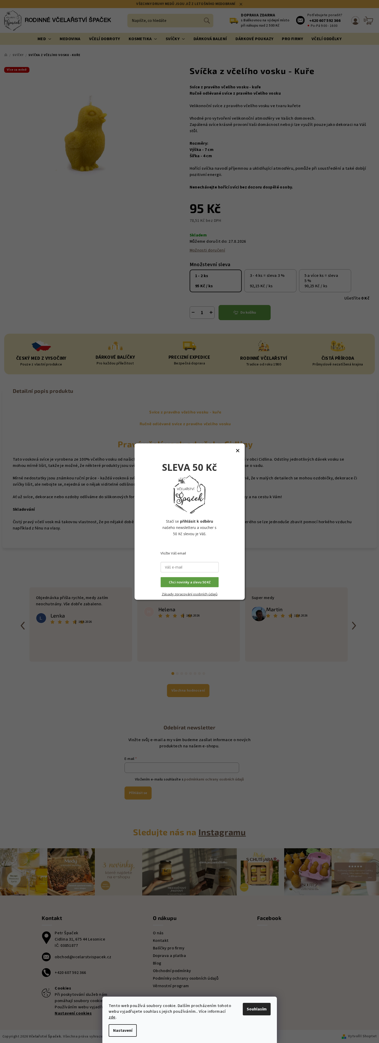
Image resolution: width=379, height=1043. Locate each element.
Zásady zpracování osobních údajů (190, 593)
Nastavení (122, 1030)
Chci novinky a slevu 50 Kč (189, 582)
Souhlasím (257, 1009)
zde (112, 1017)
